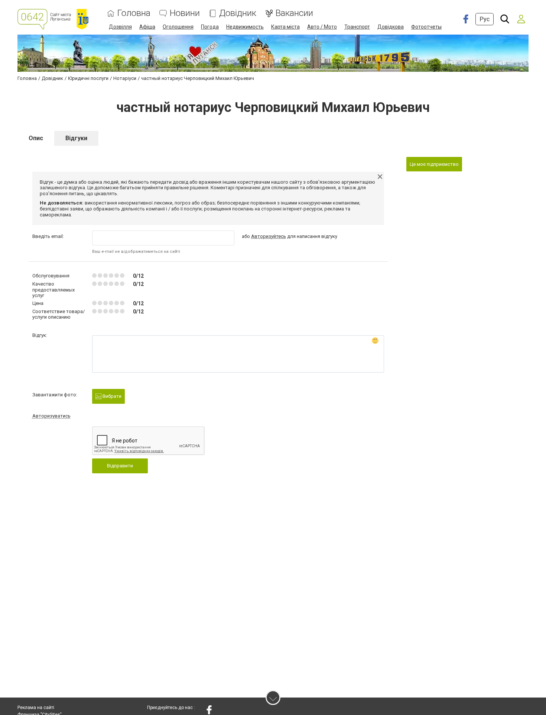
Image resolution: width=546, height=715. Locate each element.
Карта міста (285, 27)
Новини (185, 13)
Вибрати (111, 396)
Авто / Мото (322, 27)
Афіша (147, 27)
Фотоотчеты (426, 27)
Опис (36, 138)
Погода (210, 27)
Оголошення (178, 27)
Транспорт (357, 27)
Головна (133, 13)
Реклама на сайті (35, 707)
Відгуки (76, 138)
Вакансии (294, 13)
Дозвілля (120, 27)
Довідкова (390, 27)
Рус (485, 19)
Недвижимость (245, 27)
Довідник (237, 13)
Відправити (120, 465)
